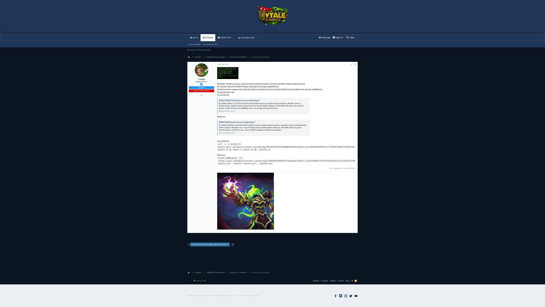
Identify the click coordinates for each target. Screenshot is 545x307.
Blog (348, 280)
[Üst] (352, 281)
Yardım (340, 280)
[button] (233, 37)
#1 (355, 64)
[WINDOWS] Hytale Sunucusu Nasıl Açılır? (237, 122)
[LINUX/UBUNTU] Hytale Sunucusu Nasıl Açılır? (239, 100)
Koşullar (324, 280)
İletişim (316, 280)
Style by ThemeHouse (250, 295)
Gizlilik (333, 280)
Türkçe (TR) (200, 280)
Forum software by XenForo (212, 295)
